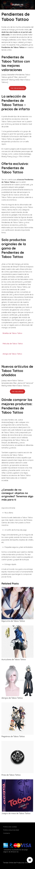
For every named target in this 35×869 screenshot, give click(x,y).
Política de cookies (10, 827)
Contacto (6, 833)
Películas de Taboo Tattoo (13, 344)
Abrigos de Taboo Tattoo (12, 354)
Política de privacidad (11, 830)
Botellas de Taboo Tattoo (12, 333)
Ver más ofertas (17, 391)
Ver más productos (17, 88)
